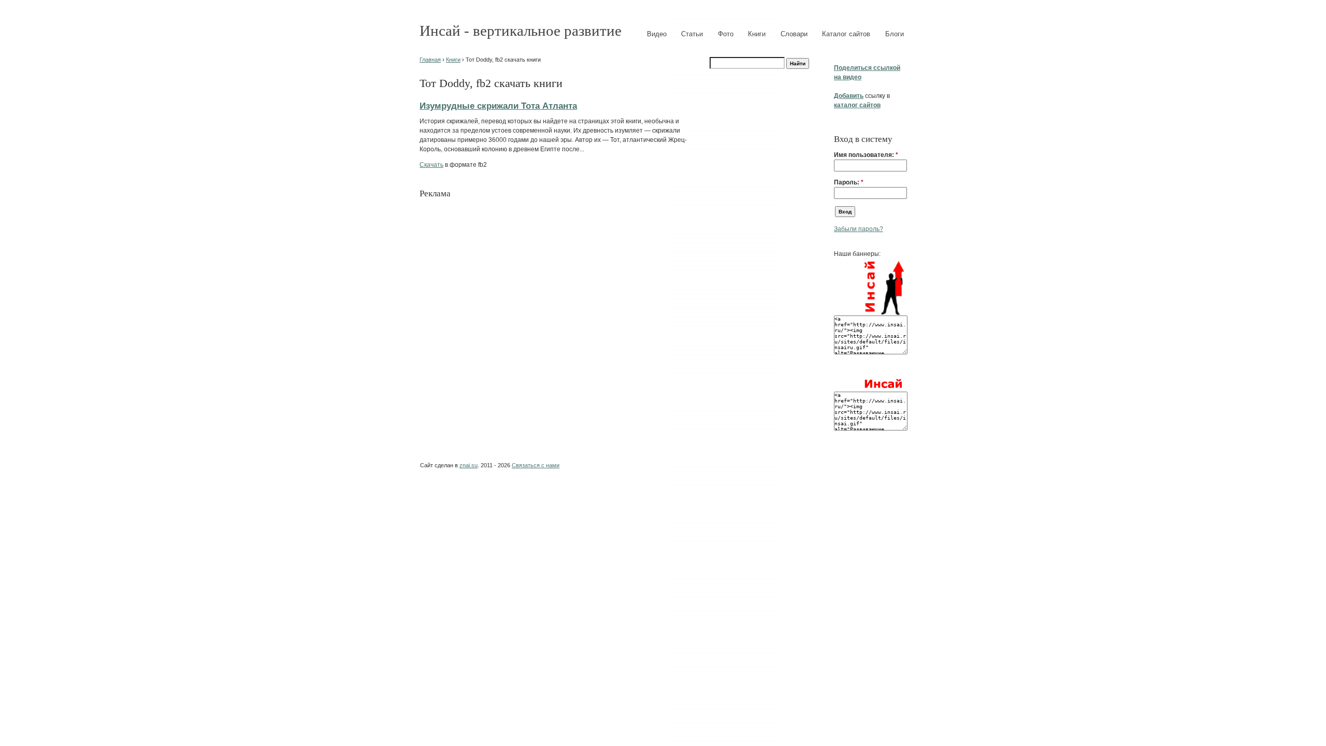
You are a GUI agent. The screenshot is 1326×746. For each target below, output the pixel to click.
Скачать (431, 164)
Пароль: (848, 182)
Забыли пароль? (858, 229)
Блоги (894, 34)
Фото (725, 34)
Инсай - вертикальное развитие (521, 30)
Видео (657, 34)
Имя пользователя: (866, 155)
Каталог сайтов (846, 34)
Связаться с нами (535, 465)
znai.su (468, 465)
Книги (757, 34)
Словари (794, 34)
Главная (430, 59)
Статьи (692, 34)
